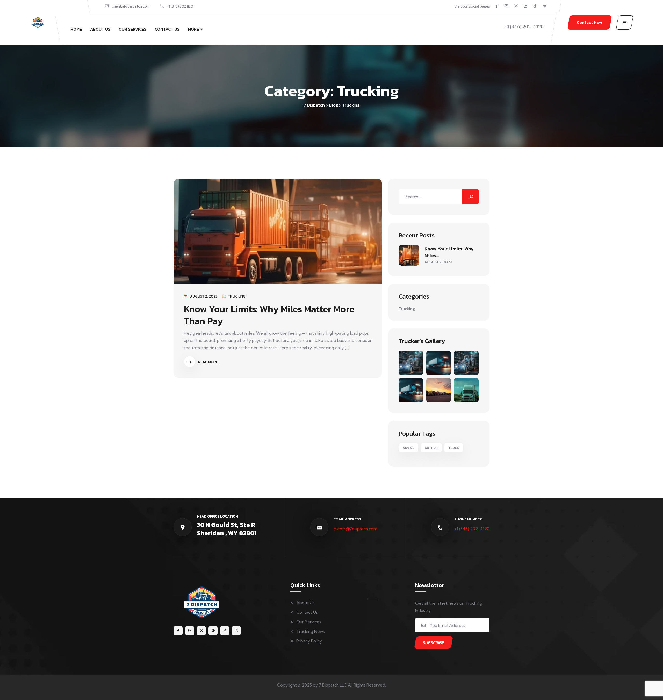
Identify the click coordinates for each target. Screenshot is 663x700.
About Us (100, 29)
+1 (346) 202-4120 (471, 528)
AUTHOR (431, 448)
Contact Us (167, 29)
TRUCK (453, 448)
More (193, 29)
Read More (207, 362)
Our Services (132, 29)
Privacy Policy (309, 641)
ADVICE (408, 448)
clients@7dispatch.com (355, 528)
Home (76, 29)
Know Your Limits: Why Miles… (449, 252)
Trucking (237, 296)
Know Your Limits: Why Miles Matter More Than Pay (269, 315)
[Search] (470, 196)
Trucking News (310, 631)
